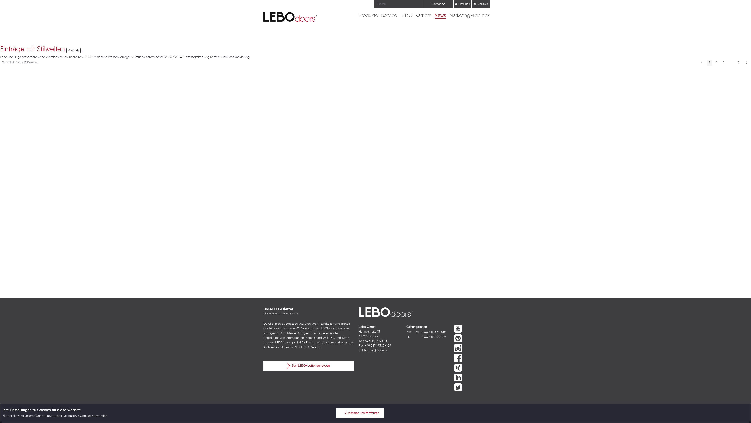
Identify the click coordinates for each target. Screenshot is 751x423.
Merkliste (482, 4)
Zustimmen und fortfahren (361, 413)
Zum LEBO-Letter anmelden (310, 365)
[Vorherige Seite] (701, 63)
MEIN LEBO (301, 347)
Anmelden (463, 4)
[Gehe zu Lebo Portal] (290, 17)
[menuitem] (368, 16)
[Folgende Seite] (746, 63)
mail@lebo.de (378, 350)
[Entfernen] (77, 50)
